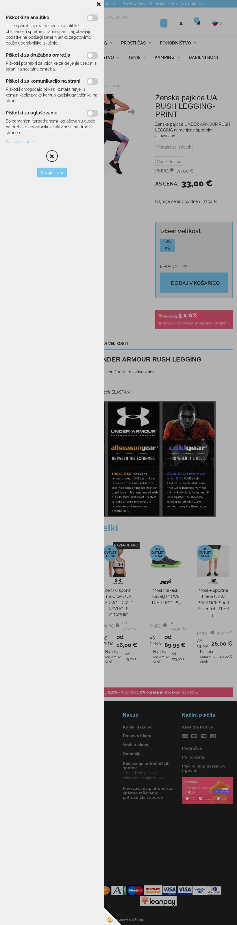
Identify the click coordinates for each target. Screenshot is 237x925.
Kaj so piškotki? (20, 141)
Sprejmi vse (52, 172)
